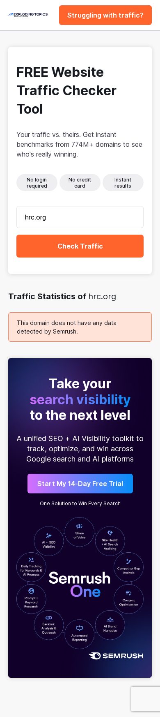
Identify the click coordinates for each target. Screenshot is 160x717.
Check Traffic (80, 246)
